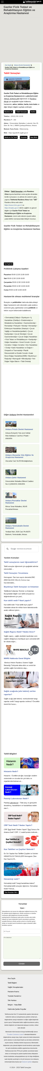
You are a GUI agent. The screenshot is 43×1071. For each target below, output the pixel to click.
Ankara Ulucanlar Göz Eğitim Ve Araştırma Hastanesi (19, 456)
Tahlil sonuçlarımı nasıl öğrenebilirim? (21, 562)
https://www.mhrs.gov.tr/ (13, 205)
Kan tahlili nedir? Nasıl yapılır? (17, 600)
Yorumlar (24, 137)
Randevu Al (8, 112)
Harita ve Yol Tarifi (11, 137)
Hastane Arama (13, 991)
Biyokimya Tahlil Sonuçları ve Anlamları (21, 587)
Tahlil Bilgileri (12, 983)
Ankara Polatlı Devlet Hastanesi (19, 429)
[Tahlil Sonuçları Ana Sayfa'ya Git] (33, 2)
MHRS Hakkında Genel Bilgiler (17, 658)
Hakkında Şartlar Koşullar (17, 1009)
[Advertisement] (21, 39)
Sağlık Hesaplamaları (15, 987)
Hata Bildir (33, 137)
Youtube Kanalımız (14, 996)
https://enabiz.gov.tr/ (12, 208)
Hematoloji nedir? (12, 879)
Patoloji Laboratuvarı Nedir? (16, 799)
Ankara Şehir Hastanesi (15, 478)
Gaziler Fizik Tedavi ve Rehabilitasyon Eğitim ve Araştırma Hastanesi (19, 10)
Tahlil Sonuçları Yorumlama (16, 573)
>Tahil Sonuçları (21, 112)
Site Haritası (12, 1000)
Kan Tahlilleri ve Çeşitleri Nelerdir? (19, 849)
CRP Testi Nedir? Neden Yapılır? (18, 825)
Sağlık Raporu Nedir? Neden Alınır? (19, 632)
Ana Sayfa (8, 65)
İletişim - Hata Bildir (15, 1005)
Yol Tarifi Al (8, 264)
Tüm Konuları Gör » (11, 892)
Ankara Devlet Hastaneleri (22, 65)
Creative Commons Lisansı (15, 1034)
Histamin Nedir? (11, 771)
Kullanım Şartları (27, 1062)
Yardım (33, 112)
